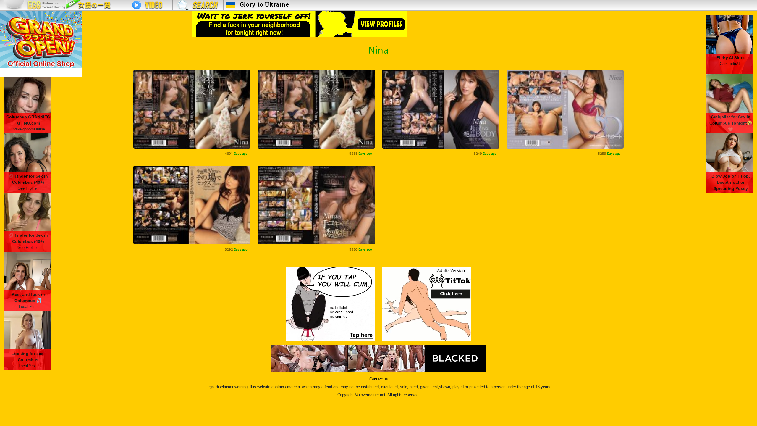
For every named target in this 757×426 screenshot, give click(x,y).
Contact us (378, 379)
